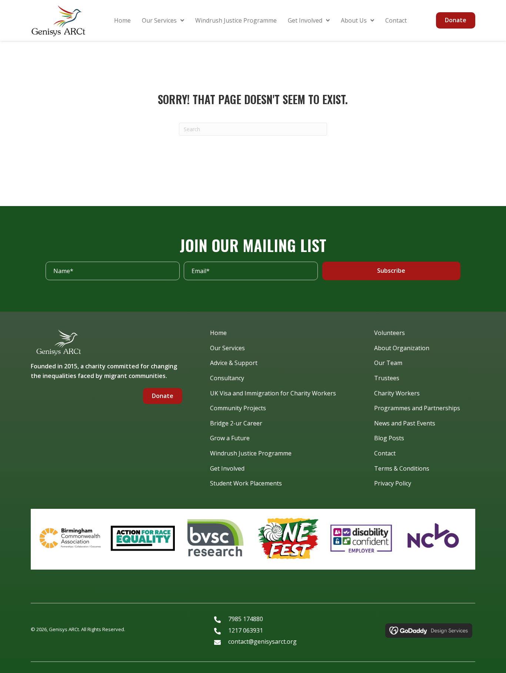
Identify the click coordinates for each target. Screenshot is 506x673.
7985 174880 (245, 619)
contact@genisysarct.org (262, 641)
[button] (391, 271)
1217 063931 (245, 630)
